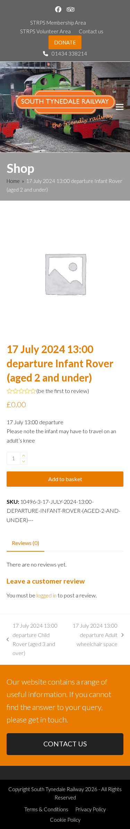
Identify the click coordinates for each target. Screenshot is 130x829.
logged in (46, 595)
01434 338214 (69, 53)
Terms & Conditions (46, 809)
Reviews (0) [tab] (25, 542)
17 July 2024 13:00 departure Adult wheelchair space (94, 635)
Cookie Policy (65, 820)
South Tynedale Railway (57, 789)
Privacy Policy (90, 809)
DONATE (65, 42)
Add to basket (65, 479)
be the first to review (62, 391)
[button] (119, 107)
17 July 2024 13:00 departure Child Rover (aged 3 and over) (32, 639)
